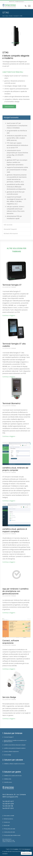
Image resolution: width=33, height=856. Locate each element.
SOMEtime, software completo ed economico (14, 763)
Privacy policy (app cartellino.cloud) (12, 835)
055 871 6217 (11, 1)
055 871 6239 (9, 804)
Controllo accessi (8, 782)
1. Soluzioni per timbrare (12, 733)
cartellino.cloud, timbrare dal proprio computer (15, 469)
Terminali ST (16, 15)
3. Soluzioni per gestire (11, 772)
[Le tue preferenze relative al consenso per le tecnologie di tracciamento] (26, 853)
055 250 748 (9, 806)
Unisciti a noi (7, 822)
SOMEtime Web (7, 779)
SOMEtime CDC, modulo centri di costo (13, 775)
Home (6, 15)
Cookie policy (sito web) (9, 832)
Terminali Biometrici (11, 403)
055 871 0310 (9, 808)
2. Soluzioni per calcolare (12, 760)
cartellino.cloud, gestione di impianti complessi (14, 530)
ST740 (5, 12)
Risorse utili (6, 825)
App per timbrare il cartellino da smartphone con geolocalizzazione (15, 591)
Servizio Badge (9, 697)
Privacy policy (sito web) (9, 828)
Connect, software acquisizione (10, 641)
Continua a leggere (8, 315)
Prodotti (10, 15)
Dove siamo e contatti (9, 815)
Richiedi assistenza (8, 819)
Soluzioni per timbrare (9, 287)
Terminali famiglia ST (12, 285)
